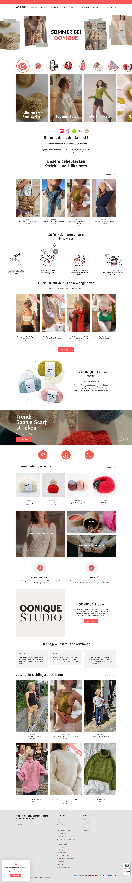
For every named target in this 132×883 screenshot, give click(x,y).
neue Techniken (93, 579)
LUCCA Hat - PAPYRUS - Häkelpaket (104, 221)
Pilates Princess (91, 385)
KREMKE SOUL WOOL (78, 499)
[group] (66, 34)
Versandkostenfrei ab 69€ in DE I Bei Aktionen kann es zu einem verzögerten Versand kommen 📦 (46, 1)
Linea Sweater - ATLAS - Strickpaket (32, 798)
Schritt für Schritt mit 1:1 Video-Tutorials (44, 579)
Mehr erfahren (91, 619)
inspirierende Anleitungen (74, 151)
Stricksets (34, 7)
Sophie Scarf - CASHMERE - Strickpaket (53, 221)
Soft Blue (105, 385)
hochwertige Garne (61, 151)
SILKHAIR (103, 501)
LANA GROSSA (104, 499)
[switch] (126, 873)
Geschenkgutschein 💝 (63, 848)
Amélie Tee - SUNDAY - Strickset (100, 735)
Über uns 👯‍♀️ (60, 823)
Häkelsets (44, 7)
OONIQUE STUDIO (78, 219)
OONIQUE (28, 499)
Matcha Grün (100, 386)
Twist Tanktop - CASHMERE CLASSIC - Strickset (66, 735)
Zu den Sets (22, 438)
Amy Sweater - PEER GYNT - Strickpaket (100, 798)
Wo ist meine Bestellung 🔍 (64, 865)
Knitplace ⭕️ (60, 859)
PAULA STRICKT (28, 219)
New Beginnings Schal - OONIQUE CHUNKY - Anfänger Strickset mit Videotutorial (78, 338)
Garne (65, 7)
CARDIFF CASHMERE (53, 499)
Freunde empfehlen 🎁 (63, 854)
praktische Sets (86, 151)
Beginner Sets (55, 7)
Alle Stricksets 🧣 (62, 851)
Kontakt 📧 (60, 820)
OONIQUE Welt (85, 7)
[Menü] (129, 864)
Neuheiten (96, 7)
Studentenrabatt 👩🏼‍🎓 (62, 842)
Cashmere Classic (53, 501)
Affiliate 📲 (60, 862)
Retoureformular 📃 (62, 834)
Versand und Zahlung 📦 (63, 826)
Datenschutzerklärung (33, 875)
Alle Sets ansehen (66, 349)
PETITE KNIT (53, 219)
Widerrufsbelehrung (45, 875)
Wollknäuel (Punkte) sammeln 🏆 (66, 856)
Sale (84, 826)
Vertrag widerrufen (62, 832)
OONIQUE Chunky (28, 501)
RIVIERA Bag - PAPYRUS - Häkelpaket (28, 221)
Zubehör (73, 7)
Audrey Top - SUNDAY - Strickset (32, 735)
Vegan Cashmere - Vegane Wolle (79, 501)
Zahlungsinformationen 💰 (64, 829)
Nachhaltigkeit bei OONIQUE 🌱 (65, 845)
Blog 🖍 (59, 817)
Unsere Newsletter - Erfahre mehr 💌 (66, 838)
